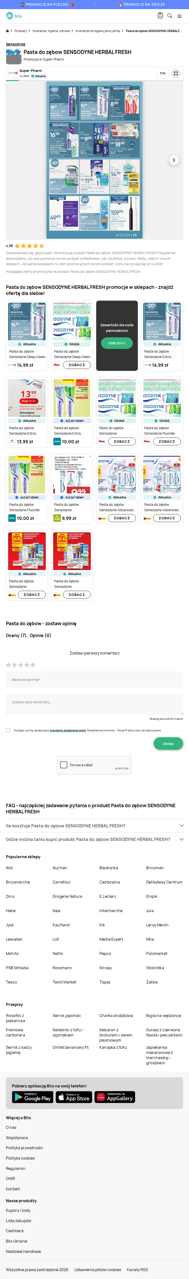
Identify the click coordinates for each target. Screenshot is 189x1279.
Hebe (11, 910)
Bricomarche (18, 882)
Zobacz (77, 364)
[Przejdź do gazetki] (176, 73)
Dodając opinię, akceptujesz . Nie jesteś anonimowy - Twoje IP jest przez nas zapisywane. (87, 730)
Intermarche (111, 910)
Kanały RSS (137, 1269)
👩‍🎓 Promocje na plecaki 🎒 (47, 4)
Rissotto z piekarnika (15, 1018)
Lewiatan (14, 939)
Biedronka (108, 867)
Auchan (60, 867)
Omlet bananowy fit (71, 1047)
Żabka (152, 982)
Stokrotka (155, 967)
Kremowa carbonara (15, 1032)
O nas (11, 1127)
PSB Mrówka (17, 967)
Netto (58, 953)
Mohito (12, 953)
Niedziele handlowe (23, 1251)
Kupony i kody (18, 1210)
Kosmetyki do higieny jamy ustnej (98, 31)
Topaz (104, 982)
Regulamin (15, 1168)
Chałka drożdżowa (116, 1015)
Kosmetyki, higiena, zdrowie (51, 31)
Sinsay (105, 967)
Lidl (56, 939)
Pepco (105, 953)
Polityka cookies (20, 1158)
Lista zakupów (18, 1220)
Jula (150, 910)
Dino (10, 896)
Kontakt (13, 1189)
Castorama (109, 882)
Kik (102, 925)
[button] (94, 826)
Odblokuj (117, 343)
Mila (150, 939)
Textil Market (65, 982)
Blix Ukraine (16, 1241)
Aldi (9, 867)
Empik (151, 896)
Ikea (56, 910)
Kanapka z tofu (113, 1047)
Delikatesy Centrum (164, 882)
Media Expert (111, 939)
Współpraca (17, 1137)
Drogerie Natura (67, 896)
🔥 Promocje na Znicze (141, 4)
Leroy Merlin (157, 925)
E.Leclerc (107, 896)
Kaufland (61, 925)
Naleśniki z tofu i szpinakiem (68, 1032)
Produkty (21, 31)
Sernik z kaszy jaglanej (19, 1050)
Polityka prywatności (24, 1147)
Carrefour (62, 882)
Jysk (10, 925)
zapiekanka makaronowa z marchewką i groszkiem (159, 1055)
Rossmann (62, 967)
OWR (10, 1178)
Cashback (15, 1230)
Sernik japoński (67, 1015)
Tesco (11, 982)
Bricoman (155, 867)
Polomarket (156, 953)
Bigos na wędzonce (163, 1015)
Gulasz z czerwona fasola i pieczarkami (164, 1032)
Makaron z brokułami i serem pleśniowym (115, 1035)
